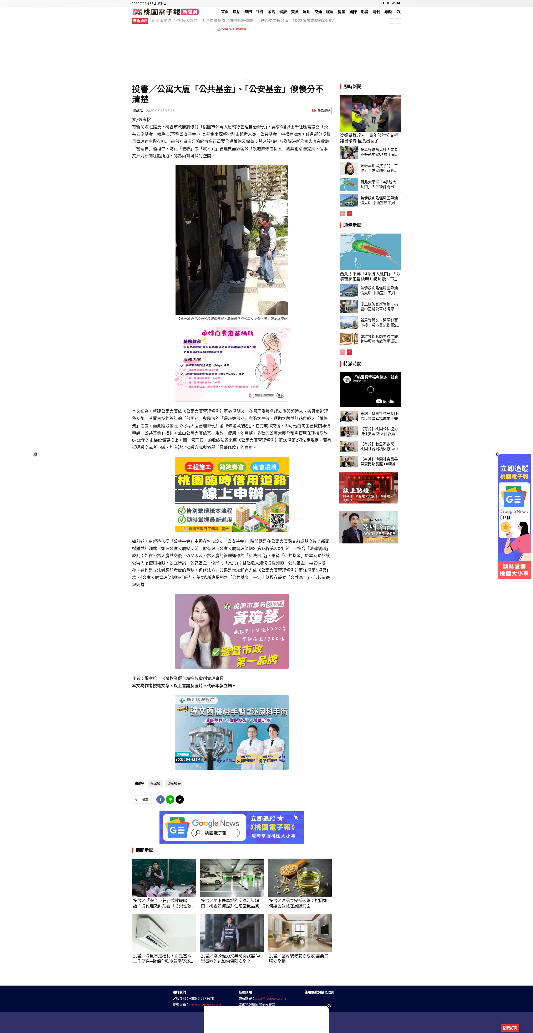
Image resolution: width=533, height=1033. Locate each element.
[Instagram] (388, 3)
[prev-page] (342, 213)
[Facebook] (383, 3)
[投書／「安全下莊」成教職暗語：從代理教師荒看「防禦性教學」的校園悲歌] (164, 878)
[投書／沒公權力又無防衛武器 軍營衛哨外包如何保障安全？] (232, 933)
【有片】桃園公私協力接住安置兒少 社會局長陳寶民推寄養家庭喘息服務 (379, 431)
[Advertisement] (266, 1019)
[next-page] (349, 213)
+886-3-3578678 (201, 998)
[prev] (391, 21)
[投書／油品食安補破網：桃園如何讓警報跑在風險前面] (300, 878)
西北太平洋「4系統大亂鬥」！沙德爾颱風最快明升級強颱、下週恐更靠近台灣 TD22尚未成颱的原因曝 (379, 184)
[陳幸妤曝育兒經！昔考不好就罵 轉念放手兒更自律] (349, 152)
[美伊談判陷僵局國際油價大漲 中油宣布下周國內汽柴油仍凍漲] (349, 200)
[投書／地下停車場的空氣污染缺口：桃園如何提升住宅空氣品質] (232, 878)
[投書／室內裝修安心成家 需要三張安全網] (300, 933)
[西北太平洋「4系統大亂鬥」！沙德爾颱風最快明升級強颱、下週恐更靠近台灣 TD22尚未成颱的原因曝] (349, 184)
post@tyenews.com (270, 998)
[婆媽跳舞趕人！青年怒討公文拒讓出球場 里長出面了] (370, 113)
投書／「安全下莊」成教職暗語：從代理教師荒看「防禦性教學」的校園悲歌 (162, 903)
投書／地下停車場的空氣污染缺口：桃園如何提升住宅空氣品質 (230, 903)
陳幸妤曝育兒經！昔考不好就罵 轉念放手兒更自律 (379, 152)
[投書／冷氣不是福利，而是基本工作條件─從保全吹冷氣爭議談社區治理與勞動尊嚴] (164, 933)
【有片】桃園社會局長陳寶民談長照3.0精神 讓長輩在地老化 (380, 462)
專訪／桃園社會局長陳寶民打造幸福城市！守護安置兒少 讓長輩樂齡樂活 (379, 416)
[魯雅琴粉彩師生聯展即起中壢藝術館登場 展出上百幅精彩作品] (349, 339)
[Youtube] (398, 3)
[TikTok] (393, 3)
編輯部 (138, 110)
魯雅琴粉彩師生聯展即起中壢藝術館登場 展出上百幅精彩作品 (379, 339)
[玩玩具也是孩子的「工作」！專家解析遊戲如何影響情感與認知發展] (349, 168)
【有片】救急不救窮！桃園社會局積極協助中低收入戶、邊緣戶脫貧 (379, 446)
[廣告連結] (231, 827)
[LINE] (170, 799)
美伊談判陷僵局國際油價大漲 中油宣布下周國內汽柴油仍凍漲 (379, 200)
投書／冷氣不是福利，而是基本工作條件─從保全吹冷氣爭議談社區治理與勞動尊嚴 (163, 958)
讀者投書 (174, 783)
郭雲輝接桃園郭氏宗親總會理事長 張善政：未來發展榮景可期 (207, 20)
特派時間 (352, 363)
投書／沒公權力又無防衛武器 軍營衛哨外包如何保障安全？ (230, 958)
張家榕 (155, 783)
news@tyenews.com (205, 1004)
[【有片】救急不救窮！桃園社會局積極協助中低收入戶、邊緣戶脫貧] (349, 446)
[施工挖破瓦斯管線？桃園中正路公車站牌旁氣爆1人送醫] (349, 306)
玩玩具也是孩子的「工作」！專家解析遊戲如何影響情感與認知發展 (379, 168)
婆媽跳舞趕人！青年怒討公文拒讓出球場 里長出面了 (369, 138)
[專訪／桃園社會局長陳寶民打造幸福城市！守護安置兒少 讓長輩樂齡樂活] (349, 416)
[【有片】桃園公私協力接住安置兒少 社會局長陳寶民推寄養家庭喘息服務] (349, 431)
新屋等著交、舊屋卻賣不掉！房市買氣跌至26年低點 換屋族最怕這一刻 (379, 323)
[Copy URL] (180, 799)
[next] (398, 21)
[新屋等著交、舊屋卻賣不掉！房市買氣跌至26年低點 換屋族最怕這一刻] (349, 322)
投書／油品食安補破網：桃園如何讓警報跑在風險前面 (298, 903)
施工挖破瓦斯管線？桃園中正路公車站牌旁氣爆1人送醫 (379, 307)
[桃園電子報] (165, 11)
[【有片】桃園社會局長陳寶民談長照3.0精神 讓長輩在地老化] (349, 461)
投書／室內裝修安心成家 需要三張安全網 (298, 958)
